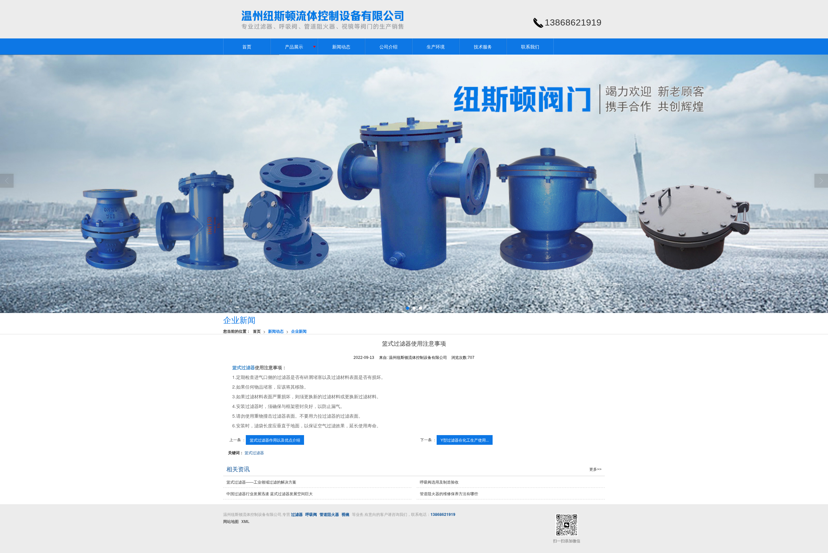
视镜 (345, 514)
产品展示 (294, 46)
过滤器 (297, 514)
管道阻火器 (329, 514)
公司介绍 (388, 46)
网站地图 (231, 521)
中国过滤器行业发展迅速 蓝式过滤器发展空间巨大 (269, 493)
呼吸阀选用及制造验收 (439, 482)
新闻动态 (341, 46)
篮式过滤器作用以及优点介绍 (275, 440)
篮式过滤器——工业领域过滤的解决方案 (261, 482)
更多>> (595, 469)
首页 (246, 46)
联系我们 (530, 46)
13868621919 (442, 514)
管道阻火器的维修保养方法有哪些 (449, 493)
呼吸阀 (311, 514)
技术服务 (483, 46)
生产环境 (436, 46)
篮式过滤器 (243, 367)
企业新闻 (299, 331)
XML (245, 521)
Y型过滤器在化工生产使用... (465, 440)
